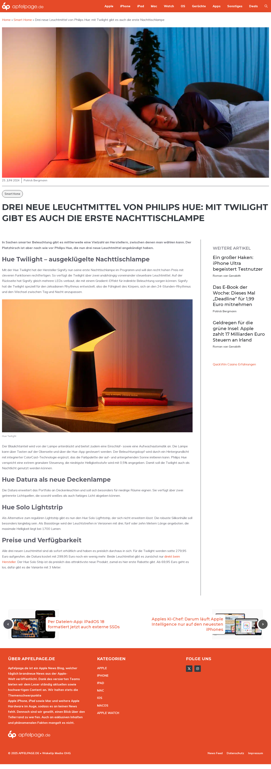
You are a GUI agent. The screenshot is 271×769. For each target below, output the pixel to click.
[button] (266, 6)
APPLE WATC (107, 713)
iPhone (125, 6)
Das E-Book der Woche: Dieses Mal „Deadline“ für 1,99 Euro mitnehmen (234, 296)
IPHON (102, 675)
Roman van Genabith (227, 275)
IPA (99, 683)
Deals (253, 6)
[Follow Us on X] (189, 668)
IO (98, 698)
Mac (154, 6)
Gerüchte (199, 6)
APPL (101, 668)
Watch (169, 6)
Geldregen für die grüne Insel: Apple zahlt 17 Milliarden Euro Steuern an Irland (239, 331)
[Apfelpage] (23, 6)
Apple (109, 6)
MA (99, 690)
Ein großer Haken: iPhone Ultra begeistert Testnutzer (238, 263)
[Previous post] (8, 624)
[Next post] (263, 624)
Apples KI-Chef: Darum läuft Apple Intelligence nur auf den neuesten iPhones (187, 624)
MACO (101, 705)
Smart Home (12, 193)
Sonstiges (234, 6)
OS (183, 6)
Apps (216, 6)
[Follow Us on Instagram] (197, 668)
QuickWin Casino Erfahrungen (234, 364)
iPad (140, 6)
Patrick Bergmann (224, 311)
